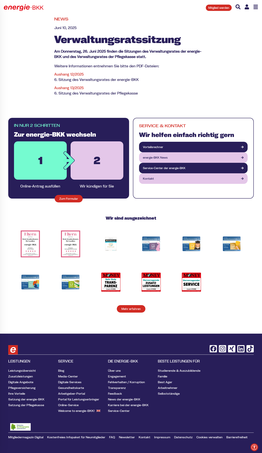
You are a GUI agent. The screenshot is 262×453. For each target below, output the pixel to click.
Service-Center (119, 411)
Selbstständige (169, 393)
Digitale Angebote (20, 382)
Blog (61, 370)
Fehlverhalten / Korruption (126, 382)
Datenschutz (183, 437)
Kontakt (144, 437)
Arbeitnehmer (167, 388)
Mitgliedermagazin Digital (25, 437)
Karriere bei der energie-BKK (128, 405)
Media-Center (68, 376)
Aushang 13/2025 (69, 87)
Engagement (117, 376)
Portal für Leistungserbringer (78, 399)
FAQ (112, 437)
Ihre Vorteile (16, 393)
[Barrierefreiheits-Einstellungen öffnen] (254, 447)
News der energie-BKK (124, 399)
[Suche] (238, 6)
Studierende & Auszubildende (179, 370)
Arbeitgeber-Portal (71, 393)
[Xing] (231, 348)
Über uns (114, 370)
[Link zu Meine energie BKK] (246, 6)
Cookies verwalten (209, 437)
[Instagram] (222, 348)
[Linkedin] (241, 348)
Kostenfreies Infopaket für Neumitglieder (76, 437)
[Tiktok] (250, 348)
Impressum (162, 437)
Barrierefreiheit (237, 437)
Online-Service (68, 405)
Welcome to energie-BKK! (76, 411)
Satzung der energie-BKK (26, 399)
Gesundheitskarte (71, 388)
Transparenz (117, 388)
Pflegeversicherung (21, 388)
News (61, 19)
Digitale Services (70, 382)
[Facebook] (213, 348)
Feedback (115, 393)
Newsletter (127, 437)
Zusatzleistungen (20, 376)
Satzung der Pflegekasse (26, 405)
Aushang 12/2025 (69, 74)
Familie (162, 376)
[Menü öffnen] (255, 6)
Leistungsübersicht (22, 370)
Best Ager (165, 382)
